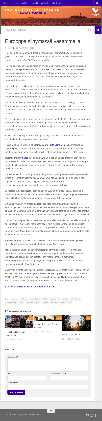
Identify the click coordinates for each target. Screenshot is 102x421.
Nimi (9, 374)
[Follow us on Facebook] (87, 415)
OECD (22, 302)
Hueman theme (35, 415)
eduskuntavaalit (34, 299)
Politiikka (10, 30)
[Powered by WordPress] (15, 414)
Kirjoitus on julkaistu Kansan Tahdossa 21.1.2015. (29, 286)
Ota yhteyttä (57, 3)
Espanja (52, 299)
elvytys (45, 299)
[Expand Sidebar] (98, 30)
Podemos (29, 302)
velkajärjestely (66, 302)
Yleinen (22, 30)
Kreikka (77, 299)
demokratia (23, 299)
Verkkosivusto (13, 382)
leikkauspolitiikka (11, 302)
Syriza (37, 302)
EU (58, 299)
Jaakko (24, 3)
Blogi (15, 3)
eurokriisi (65, 299)
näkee (25, 158)
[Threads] (95, 415)
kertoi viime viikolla (58, 145)
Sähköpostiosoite (58, 374)
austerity (14, 299)
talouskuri (45, 302)
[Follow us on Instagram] (91, 415)
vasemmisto (55, 302)
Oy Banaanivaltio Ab (71, 334)
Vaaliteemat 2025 (40, 3)
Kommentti (12, 357)
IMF (72, 299)
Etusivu (6, 3)
